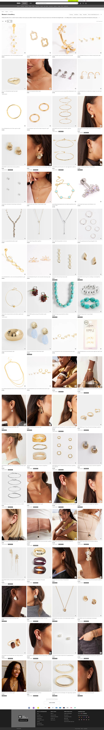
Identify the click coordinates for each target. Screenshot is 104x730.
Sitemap (38, 721)
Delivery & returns (40, 716)
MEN (31, 3)
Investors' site (53, 718)
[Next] (101, 14)
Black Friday (66, 718)
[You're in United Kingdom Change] (86, 1)
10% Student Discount (40, 719)
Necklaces (76, 14)
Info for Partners (66, 719)
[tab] (18, 6)
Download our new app (73, 0)
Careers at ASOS (53, 715)
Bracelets (85, 14)
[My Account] (80, 3)
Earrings (71, 14)
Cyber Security (53, 719)
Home (3, 11)
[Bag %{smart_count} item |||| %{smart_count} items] (86, 3)
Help (38, 713)
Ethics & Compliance (40, 724)
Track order (39, 715)
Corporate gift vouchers (68, 716)
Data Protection (39, 723)
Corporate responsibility (54, 716)
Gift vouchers (66, 715)
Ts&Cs (82, 728)
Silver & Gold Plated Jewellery (94, 14)
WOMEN (24, 3)
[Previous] (68, 14)
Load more (52, 702)
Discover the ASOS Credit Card (69, 721)
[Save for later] (25, 53)
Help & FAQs (81, 0)
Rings (81, 14)
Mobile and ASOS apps (68, 713)
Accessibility (85, 728)
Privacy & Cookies (77, 728)
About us (52, 713)
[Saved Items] (83, 3)
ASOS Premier (39, 718)
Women (6, 11)
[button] (79, 717)
